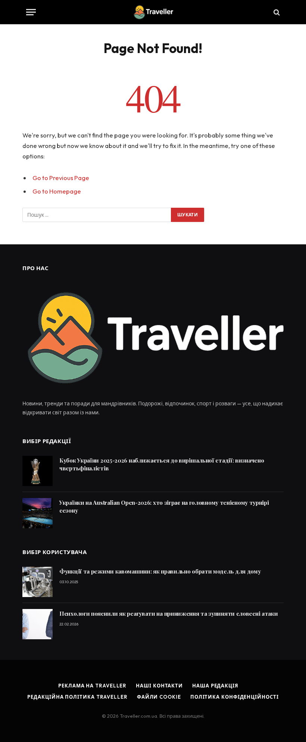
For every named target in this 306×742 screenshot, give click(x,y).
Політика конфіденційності (234, 697)
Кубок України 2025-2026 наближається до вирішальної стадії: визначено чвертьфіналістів (161, 464)
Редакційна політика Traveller (77, 697)
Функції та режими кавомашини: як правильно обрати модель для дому (160, 571)
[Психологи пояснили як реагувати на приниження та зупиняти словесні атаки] (37, 624)
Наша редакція (215, 686)
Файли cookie (159, 697)
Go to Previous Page (60, 178)
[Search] (276, 12)
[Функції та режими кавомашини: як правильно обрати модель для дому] (37, 582)
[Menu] (31, 12)
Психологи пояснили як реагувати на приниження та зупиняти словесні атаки (168, 613)
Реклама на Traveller (92, 686)
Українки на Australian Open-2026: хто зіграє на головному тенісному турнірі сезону (164, 506)
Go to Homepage (56, 191)
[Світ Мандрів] (153, 12)
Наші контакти (159, 686)
